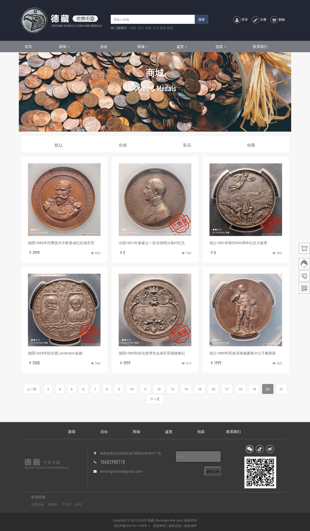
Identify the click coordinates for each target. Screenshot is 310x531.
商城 (141, 46)
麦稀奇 (52, 504)
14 (186, 389)
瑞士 (141, 27)
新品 (187, 145)
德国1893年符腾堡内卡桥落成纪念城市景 (61, 242)
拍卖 (219, 46)
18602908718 (112, 462)
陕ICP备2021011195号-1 (132, 525)
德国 (133, 27)
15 (200, 389)
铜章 (170, 27)
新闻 (62, 46)
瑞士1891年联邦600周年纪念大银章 (238, 242)
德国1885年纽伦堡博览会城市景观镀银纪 (152, 353)
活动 (103, 46)
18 (240, 389)
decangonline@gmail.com (121, 471)
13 (172, 389)
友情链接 (38, 496)
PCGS (66, 504)
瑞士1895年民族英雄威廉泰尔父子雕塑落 (242, 353)
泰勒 (148, 27)
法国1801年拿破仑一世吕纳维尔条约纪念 (152, 242)
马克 (156, 27)
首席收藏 (37, 504)
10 (131, 389)
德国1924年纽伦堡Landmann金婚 (55, 353)
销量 (251, 145)
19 (254, 389)
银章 (163, 27)
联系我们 (260, 46)
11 (145, 389)
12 (159, 389)
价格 (123, 145)
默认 (59, 145)
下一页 (155, 399)
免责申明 (160, 525)
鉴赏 (180, 46)
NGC (78, 504)
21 (281, 389)
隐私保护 (190, 525)
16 (213, 389)
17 (227, 389)
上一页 (31, 389)
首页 (28, 46)
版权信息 (175, 525)
